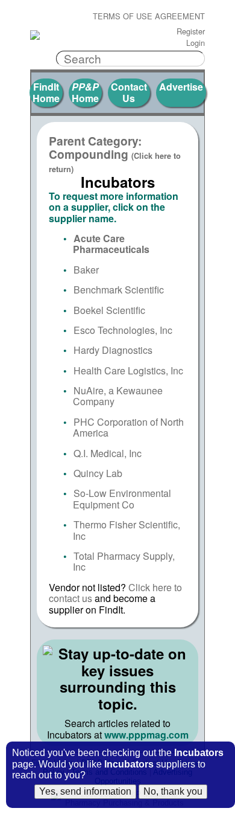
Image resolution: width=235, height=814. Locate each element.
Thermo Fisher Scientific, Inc (126, 530)
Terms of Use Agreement (149, 16)
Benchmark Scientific (119, 289)
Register (191, 31)
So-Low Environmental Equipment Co (122, 498)
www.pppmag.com (146, 735)
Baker (86, 270)
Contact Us (129, 92)
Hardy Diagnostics (113, 350)
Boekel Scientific (109, 310)
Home (85, 92)
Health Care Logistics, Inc (128, 370)
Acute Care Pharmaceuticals (111, 243)
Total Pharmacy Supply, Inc (124, 561)
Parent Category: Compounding (115, 154)
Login (195, 43)
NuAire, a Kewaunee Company (118, 395)
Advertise (181, 87)
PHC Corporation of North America (128, 427)
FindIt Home (46, 92)
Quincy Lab (98, 473)
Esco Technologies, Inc (123, 330)
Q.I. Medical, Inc (108, 453)
